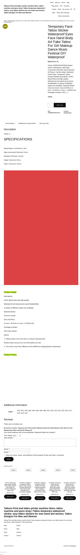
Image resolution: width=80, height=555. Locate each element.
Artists (63, 2)
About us (57, 2)
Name (6, 449)
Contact (54, 9)
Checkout (66, 6)
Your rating (8, 435)
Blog (68, 2)
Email (6, 452)
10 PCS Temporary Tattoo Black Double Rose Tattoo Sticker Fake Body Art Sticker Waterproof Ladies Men (10, 486)
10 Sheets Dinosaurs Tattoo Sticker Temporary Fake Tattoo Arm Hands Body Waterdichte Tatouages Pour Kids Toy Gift (70, 487)
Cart (61, 6)
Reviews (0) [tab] (44, 123)
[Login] (71, 9)
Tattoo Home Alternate (63, 12)
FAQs (59, 9)
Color (50, 97)
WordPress (73, 545)
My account (66, 9)
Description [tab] (10, 123)
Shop (53, 12)
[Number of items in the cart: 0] (74, 9)
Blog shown (55, 6)
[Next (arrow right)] (2, 554)
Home (5, 20)
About (51, 2)
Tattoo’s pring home (63, 16)
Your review (9, 438)
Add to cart (60, 105)
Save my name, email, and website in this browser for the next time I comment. (35, 455)
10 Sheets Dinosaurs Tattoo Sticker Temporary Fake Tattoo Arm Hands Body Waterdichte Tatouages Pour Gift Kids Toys (55, 487)
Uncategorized (11, 20)
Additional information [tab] (27, 123)
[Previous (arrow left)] (0, 554)
